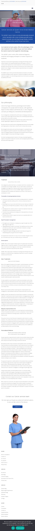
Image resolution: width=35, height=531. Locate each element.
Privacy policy (20, 528)
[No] (33, 525)
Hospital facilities (4, 512)
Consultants (3, 508)
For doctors (3, 458)
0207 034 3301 (23, 1)
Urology (2, 498)
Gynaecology (3, 488)
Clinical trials (3, 480)
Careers (2, 506)
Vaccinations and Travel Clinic (7, 478)
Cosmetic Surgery (4, 476)
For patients (3, 460)
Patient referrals (4, 516)
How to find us (4, 462)
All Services (3, 472)
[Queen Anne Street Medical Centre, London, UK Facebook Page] (1, 3)
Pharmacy (3, 494)
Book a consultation (5, 454)
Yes (13, 528)
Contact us (3, 456)
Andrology (3, 474)
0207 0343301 (12, 1)
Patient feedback (4, 514)
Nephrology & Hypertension (7, 490)
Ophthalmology (4, 492)
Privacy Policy (4, 464)
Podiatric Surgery (4, 496)
